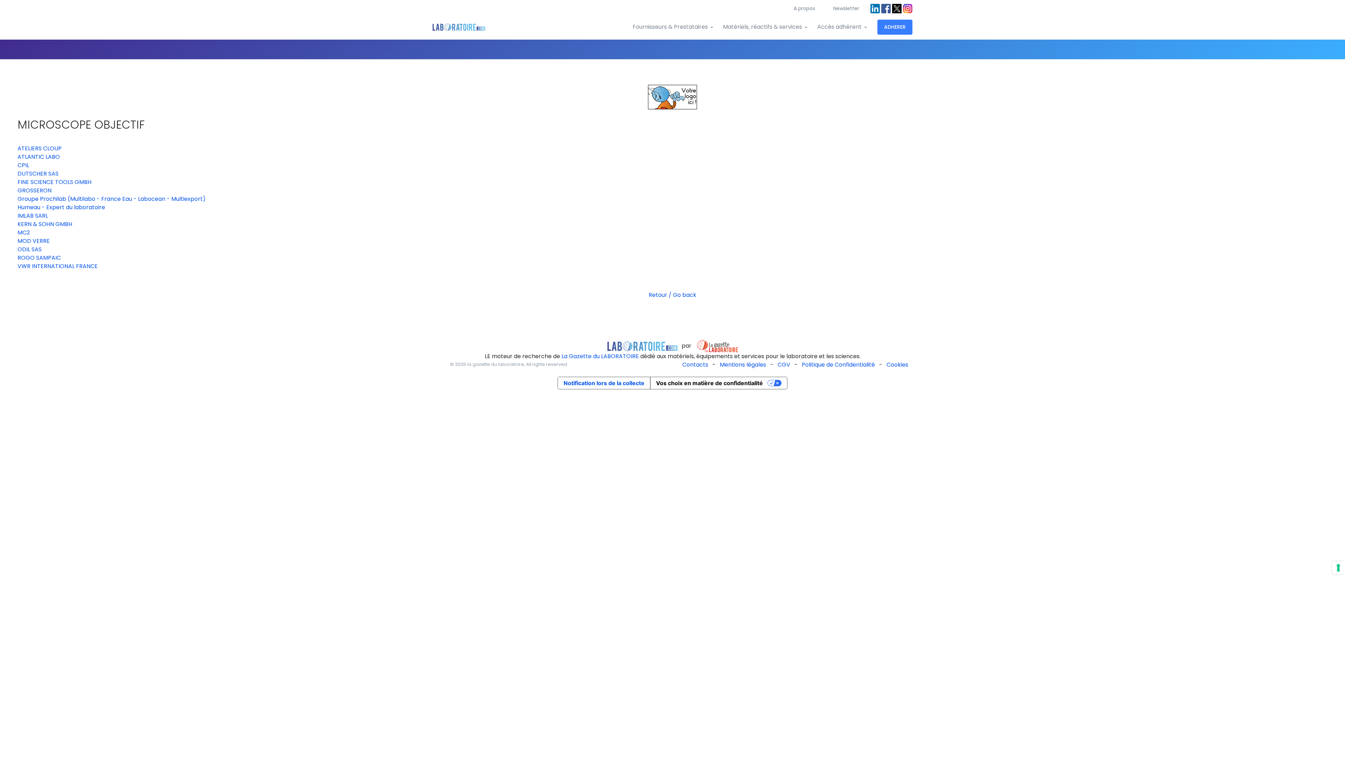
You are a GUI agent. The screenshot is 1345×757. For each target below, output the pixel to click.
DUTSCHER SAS (38, 174)
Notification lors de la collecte (604, 383)
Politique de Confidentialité (838, 365)
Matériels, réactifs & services (762, 27)
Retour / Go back (672, 295)
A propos (804, 8)
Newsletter (846, 8)
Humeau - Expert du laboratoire (61, 207)
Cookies (897, 365)
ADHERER (895, 26)
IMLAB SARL (33, 216)
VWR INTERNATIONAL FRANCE (58, 266)
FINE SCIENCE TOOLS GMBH (54, 182)
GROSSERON (34, 190)
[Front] (459, 27)
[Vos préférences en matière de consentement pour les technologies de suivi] (1338, 567)
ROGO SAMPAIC (39, 258)
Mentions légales (743, 365)
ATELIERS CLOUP (40, 148)
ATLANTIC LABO (39, 157)
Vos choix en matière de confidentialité (709, 383)
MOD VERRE (34, 241)
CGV (784, 365)
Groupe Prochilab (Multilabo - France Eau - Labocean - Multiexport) (112, 199)
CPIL (23, 165)
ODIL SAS (30, 249)
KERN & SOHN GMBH (45, 224)
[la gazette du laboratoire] (642, 346)
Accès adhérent (839, 27)
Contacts (695, 365)
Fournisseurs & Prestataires (670, 27)
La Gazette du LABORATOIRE (600, 356)
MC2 (24, 233)
